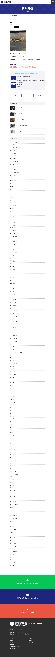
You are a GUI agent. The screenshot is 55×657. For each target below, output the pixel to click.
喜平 (30, 66)
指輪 (11, 66)
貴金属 (34, 66)
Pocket (22, 27)
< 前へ (15, 95)
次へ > (39, 95)
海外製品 (15, 66)
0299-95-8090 (17, 629)
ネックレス (25, 66)
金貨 (20, 66)
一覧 (27, 95)
